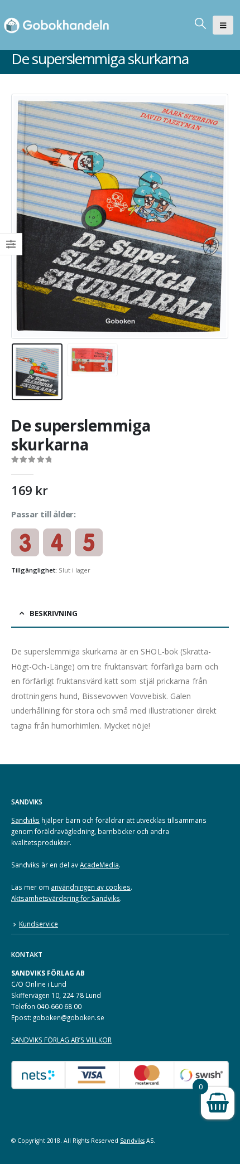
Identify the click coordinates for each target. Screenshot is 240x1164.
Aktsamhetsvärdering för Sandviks (65, 898)
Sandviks (25, 820)
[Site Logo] (58, 25)
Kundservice (38, 923)
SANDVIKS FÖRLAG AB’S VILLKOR (61, 1039)
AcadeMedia (99, 864)
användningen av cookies (91, 886)
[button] (223, 25)
